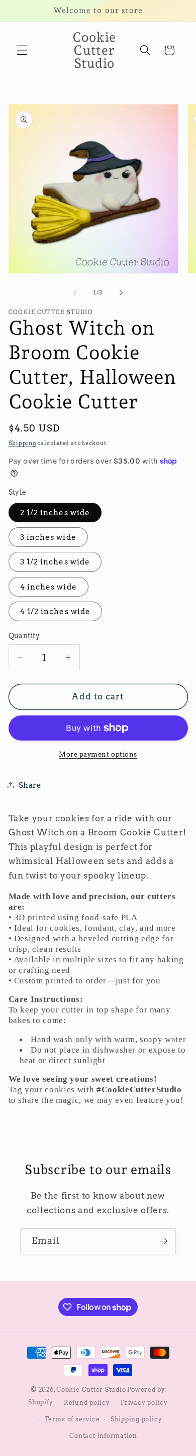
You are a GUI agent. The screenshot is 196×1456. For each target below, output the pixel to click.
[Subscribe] (163, 1241)
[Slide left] (75, 292)
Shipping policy (136, 1419)
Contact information (103, 1435)
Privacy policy (144, 1402)
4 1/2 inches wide (55, 611)
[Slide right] (121, 292)
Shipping (22, 443)
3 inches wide (48, 537)
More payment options (98, 754)
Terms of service (72, 1419)
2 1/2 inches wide (55, 512)
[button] (22, 50)
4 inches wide (48, 587)
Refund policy (87, 1402)
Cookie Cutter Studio (91, 1389)
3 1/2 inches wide (55, 561)
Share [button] (30, 785)
